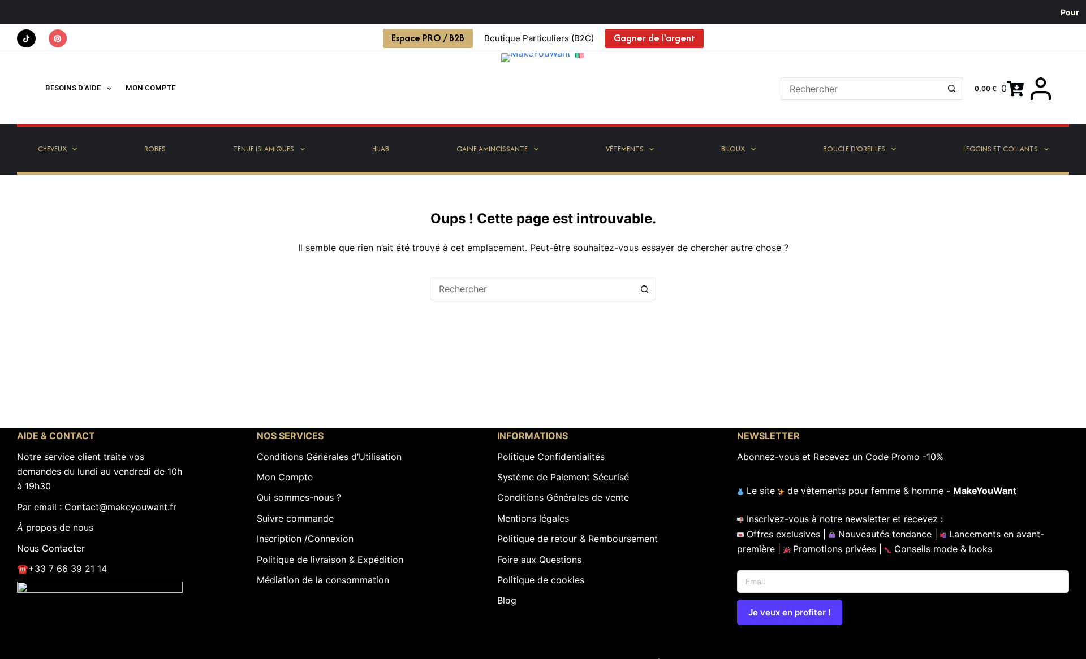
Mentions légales (533, 518)
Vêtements (625, 149)
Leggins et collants (1000, 149)
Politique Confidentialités (551, 456)
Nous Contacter (51, 548)
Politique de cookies (540, 580)
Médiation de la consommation (323, 580)
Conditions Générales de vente (563, 497)
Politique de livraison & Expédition (330, 559)
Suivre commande (295, 518)
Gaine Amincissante (492, 149)
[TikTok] (26, 38)
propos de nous (55, 527)
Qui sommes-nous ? (299, 497)
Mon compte (150, 88)
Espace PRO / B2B (427, 38)
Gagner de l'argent (654, 38)
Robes (155, 149)
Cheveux (52, 149)
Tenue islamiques (263, 149)
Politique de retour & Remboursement (577, 538)
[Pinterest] (58, 38)
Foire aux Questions (539, 559)
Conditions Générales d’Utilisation (329, 456)
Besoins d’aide (73, 88)
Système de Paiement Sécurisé (563, 477)
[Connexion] (1040, 88)
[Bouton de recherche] (952, 88)
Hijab (380, 149)
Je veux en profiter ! (789, 612)
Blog (506, 600)
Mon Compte (285, 477)
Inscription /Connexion (305, 538)
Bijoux (733, 149)
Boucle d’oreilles (854, 149)
